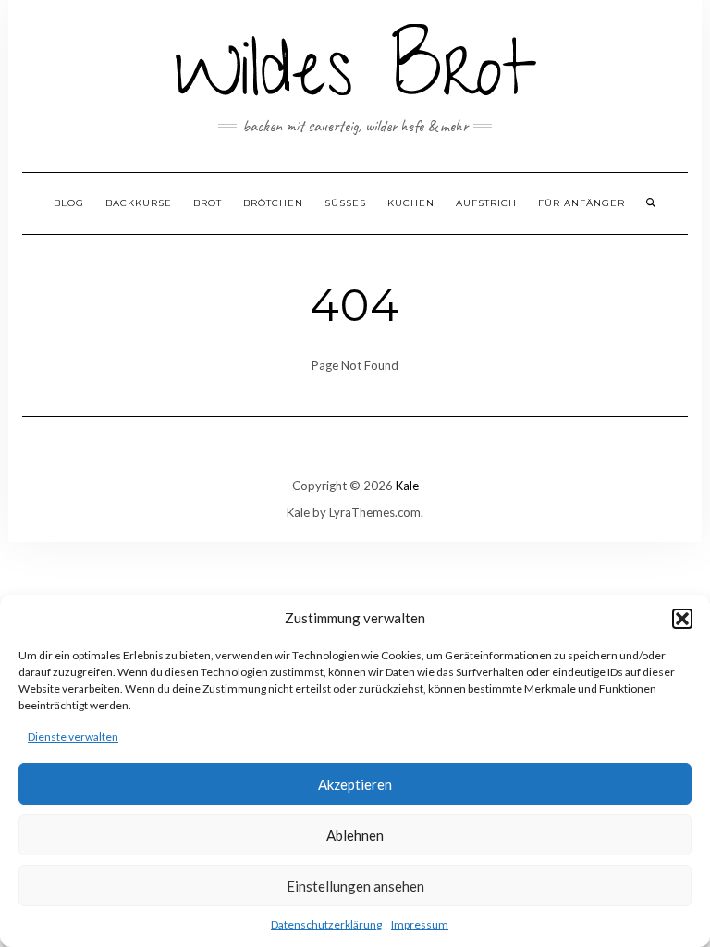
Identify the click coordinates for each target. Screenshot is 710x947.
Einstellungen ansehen (355, 886)
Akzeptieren (355, 784)
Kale (407, 485)
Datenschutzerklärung (326, 924)
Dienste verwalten (73, 737)
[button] (682, 618)
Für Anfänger (581, 203)
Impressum (419, 924)
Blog (69, 203)
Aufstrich (486, 203)
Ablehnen (355, 835)
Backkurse (138, 203)
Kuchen (411, 203)
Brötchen (273, 203)
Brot (207, 203)
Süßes (345, 203)
